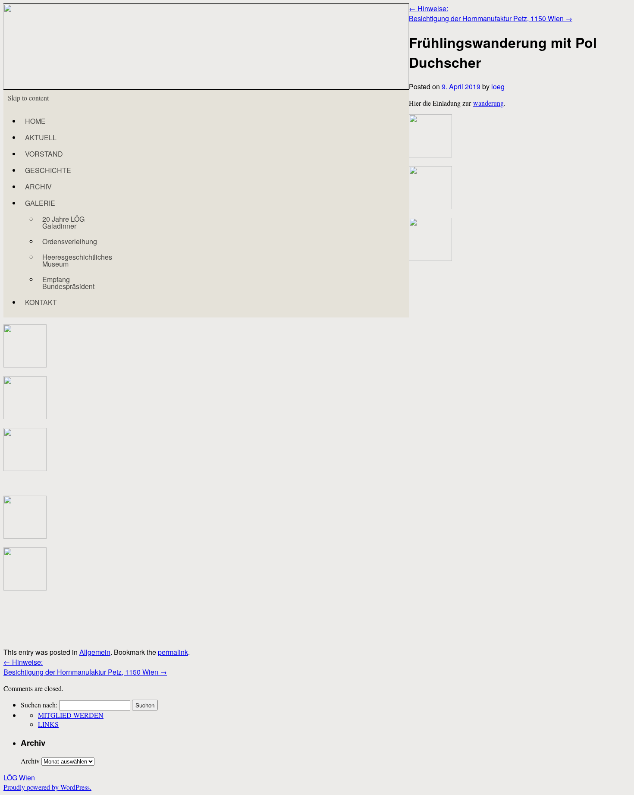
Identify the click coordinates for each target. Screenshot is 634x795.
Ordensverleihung (69, 241)
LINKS (48, 724)
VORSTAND (44, 154)
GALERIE (40, 203)
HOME (35, 121)
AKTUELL (40, 137)
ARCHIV (38, 187)
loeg (498, 86)
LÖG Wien (19, 777)
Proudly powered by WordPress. (47, 787)
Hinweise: (428, 8)
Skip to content (28, 97)
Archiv (30, 760)
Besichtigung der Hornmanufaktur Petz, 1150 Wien (490, 18)
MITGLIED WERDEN (71, 715)
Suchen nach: (39, 704)
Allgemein (94, 652)
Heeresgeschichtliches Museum (77, 260)
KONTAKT (41, 302)
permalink (173, 652)
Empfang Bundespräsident (68, 282)
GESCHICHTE (48, 170)
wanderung (488, 102)
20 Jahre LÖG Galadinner (63, 222)
